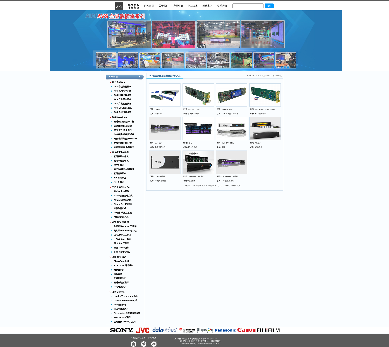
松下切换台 (119, 182)
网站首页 (149, 5)
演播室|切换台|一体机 (124, 121)
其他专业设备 (118, 292)
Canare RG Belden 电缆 (126, 300)
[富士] (268, 333)
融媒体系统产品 (121, 217)
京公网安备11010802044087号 (209, 341)
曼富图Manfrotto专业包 (125, 230)
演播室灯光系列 (121, 282)
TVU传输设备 (120, 304)
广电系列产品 (276, 76)
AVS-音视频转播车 (122, 86)
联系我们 (222, 5)
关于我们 (164, 5)
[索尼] (121, 333)
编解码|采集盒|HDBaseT (125, 138)
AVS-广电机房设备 (122, 103)
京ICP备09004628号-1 (188, 341)
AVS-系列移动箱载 (122, 91)
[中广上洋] (205, 333)
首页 (258, 76)
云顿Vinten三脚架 (122, 239)
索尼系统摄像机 (121, 160)
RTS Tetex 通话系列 (123, 265)
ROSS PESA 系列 (122, 317)
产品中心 (178, 5)
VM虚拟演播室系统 (123, 212)
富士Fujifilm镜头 (122, 252)
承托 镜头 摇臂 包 (120, 222)
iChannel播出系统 (122, 200)
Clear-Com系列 (121, 261)
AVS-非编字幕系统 (122, 95)
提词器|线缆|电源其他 (124, 147)
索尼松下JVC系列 (120, 152)
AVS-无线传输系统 (122, 112)
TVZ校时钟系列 (121, 309)
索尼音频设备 (120, 173)
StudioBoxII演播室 (123, 204)
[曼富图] (187, 333)
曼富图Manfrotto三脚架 (125, 226)
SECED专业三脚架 (122, 235)
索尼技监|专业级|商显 (124, 169)
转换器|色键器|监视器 (124, 134)
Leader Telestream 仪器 (126, 296)
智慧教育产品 (120, 208)
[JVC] (143, 333)
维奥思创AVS (118, 82)
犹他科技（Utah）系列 (125, 321)
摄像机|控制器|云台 (123, 126)
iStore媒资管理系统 (123, 195)
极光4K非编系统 (121, 191)
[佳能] (246, 333)
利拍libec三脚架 (121, 243)
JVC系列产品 (120, 177)
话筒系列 (118, 274)
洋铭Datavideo (119, 117)
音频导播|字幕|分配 (123, 143)
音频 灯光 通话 (119, 257)
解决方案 (193, 5)
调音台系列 (119, 269)
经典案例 (207, 5)
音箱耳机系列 (120, 278)
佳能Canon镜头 (121, 247)
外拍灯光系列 (120, 286)
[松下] (225, 333)
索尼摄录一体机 (121, 156)
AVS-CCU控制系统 (123, 108)
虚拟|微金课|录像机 (123, 130)
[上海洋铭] (164, 333)
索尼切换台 (119, 165)
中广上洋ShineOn (121, 187)
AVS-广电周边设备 (122, 99)
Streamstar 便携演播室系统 (127, 313)
